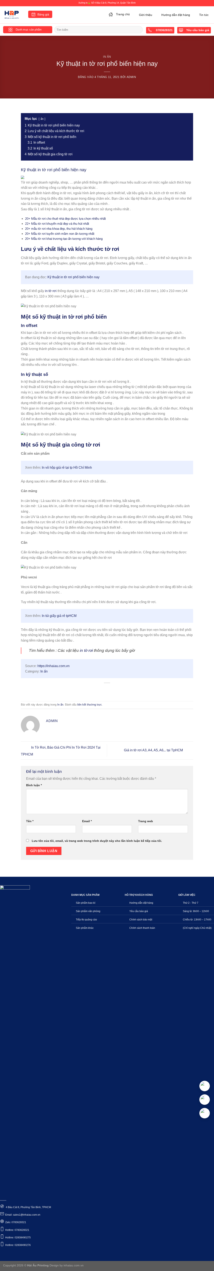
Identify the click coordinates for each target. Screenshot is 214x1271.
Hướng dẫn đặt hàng (175, 15)
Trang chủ (123, 14)
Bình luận (34, 785)
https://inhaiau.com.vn (53, 666)
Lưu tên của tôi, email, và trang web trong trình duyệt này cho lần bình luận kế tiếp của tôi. (97, 840)
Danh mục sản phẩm (29, 29)
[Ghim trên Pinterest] (114, 690)
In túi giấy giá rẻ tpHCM (59, 616)
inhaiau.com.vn (74, 1265)
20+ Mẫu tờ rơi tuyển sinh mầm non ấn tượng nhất (59, 233)
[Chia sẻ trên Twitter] (99, 690)
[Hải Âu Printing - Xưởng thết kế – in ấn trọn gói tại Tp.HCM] (12, 14)
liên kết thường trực (89, 704)
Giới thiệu (145, 15)
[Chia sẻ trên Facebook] (92, 690)
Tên (29, 821)
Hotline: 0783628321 (17, 1230)
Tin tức (204, 15)
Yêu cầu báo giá (197, 30)
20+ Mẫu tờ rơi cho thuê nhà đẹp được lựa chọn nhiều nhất (65, 218)
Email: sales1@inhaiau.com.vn (22, 1214)
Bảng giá (43, 14)
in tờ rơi (51, 291)
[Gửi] (138, 29)
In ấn (107, 56)
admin (131, 77)
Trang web (145, 821)
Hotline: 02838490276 (18, 1245)
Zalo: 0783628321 (15, 1222)
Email (87, 821)
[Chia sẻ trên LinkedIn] (122, 690)
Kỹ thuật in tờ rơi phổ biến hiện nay (73, 277)
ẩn (42, 118)
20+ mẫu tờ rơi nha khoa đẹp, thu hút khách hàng (58, 228)
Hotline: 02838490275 (18, 1237)
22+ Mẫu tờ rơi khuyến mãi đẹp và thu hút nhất (57, 223)
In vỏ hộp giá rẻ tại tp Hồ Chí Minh (67, 467)
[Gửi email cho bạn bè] (107, 690)
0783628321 (164, 30)
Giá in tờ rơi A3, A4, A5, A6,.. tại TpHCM (154, 750)
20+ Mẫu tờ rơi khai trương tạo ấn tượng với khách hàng (64, 238)
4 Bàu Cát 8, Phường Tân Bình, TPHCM (28, 1207)
